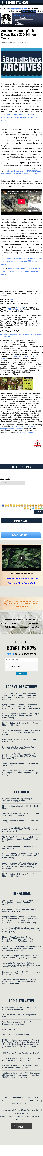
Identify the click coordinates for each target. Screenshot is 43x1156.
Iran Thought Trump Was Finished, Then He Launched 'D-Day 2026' (19, 910)
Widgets (28, 1104)
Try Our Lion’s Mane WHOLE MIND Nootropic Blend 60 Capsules (19, 428)
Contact (35, 1097)
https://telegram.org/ (31, 623)
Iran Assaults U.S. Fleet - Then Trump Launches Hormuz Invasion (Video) (21, 973)
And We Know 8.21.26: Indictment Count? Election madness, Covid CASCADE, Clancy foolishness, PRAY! (19, 756)
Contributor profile (20, 15)
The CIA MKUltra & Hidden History (15, 1035)
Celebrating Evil (8, 1029)
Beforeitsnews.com (18, 9)
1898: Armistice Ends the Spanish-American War (21, 1053)
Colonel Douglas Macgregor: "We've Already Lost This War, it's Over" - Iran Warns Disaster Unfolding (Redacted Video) (21, 948)
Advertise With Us (17, 1097)
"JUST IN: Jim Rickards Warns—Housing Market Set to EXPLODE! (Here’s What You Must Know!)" (21, 732)
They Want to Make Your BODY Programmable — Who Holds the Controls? (20, 814)
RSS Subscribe (17, 1104)
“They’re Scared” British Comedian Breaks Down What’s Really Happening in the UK (21, 1059)
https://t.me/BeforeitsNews (29, 627)
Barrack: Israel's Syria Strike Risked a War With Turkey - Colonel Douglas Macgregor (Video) (20, 957)
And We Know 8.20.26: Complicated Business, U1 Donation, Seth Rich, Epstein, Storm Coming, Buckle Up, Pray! (21, 930)
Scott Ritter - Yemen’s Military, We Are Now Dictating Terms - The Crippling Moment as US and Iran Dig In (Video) (20, 981)
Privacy (4, 1101)
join (11, 299)
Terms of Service (16, 1101)
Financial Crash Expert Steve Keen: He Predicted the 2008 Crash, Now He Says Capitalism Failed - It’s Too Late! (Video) (18, 939)
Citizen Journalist (15, 309)
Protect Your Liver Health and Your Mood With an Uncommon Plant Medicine (21, 1008)
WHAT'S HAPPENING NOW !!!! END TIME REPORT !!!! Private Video (19, 741)
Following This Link (25, 433)
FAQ (28, 1097)
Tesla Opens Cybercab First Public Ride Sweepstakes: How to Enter (18, 1023)
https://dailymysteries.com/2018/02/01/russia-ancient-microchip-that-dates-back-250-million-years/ (21, 117)
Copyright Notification (32, 1101)
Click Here (20, 307)
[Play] (21, 558)
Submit (21, 673)
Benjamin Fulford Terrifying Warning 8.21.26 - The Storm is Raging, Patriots (19, 748)
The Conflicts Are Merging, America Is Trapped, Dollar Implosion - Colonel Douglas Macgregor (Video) (20, 773)
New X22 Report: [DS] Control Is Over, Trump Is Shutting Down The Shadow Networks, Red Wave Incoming (20, 716)
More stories (31, 15)
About (6, 1097)
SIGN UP (10, 654)
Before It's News (17, 2)
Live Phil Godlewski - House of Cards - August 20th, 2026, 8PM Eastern (20, 724)
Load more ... (21, 535)
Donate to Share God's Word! (21, 583)
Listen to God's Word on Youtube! (21, 578)
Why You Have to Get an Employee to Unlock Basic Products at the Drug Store (20, 1067)
